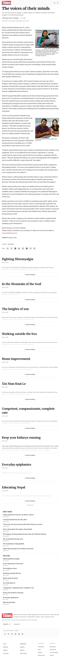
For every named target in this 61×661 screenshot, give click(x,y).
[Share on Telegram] (26, 248)
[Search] (54, 2)
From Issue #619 (19, 21)
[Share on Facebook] (11, 248)
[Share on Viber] (30, 248)
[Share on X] (7, 248)
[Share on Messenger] (15, 248)
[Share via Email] (34, 248)
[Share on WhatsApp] (23, 248)
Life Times (23, 18)
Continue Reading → (30, 274)
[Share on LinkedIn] (19, 248)
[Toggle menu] (57, 2)
